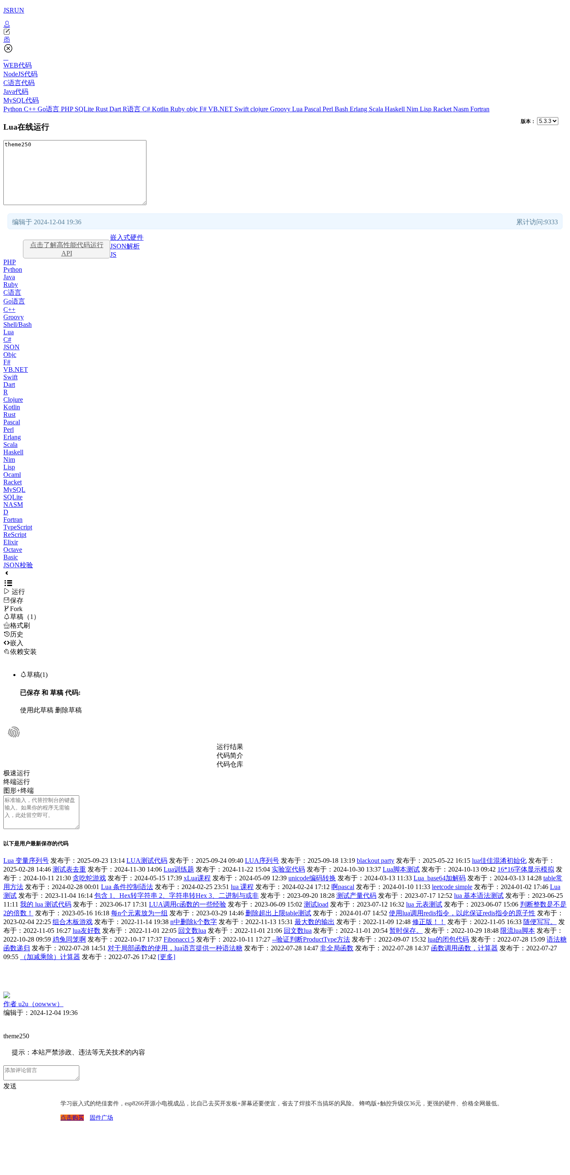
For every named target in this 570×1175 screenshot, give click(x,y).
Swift (242, 109)
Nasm (461, 109)
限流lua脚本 (517, 930)
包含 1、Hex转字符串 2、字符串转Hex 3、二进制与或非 (176, 895)
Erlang (359, 109)
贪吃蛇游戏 (89, 878)
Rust (102, 109)
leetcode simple (452, 886)
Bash (342, 109)
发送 (10, 1086)
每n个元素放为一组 (139, 913)
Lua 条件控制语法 (127, 886)
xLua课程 (197, 878)
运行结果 (230, 746)
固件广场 (101, 1118)
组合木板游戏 (73, 921)
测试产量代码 (356, 895)
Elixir (10, 542)
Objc (9, 354)
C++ (31, 109)
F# (203, 109)
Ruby (178, 109)
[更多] (166, 956)
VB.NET (221, 109)
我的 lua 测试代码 (45, 904)
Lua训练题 (179, 869)
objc (193, 109)
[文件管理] (285, 39)
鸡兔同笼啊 (69, 939)
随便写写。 (540, 921)
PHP (68, 109)
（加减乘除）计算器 (50, 956)
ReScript (14, 534)
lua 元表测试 (424, 904)
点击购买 (72, 1118)
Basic (10, 557)
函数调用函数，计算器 (464, 948)
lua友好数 (87, 930)
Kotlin (161, 109)
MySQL (14, 489)
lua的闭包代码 (448, 939)
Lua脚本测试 (401, 869)
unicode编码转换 (312, 878)
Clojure (13, 399)
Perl (329, 109)
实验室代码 (288, 869)
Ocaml (12, 474)
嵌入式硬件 (127, 237)
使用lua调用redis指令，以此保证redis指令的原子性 (462, 913)
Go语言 (49, 109)
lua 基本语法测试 (479, 895)
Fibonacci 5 (179, 939)
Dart (116, 109)
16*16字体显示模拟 (525, 869)
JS (113, 254)
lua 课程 (242, 886)
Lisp (426, 109)
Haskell (395, 109)
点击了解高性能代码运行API (66, 249)
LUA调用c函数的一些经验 (187, 904)
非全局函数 (336, 948)
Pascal (313, 109)
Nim (413, 109)
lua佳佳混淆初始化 (499, 860)
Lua (298, 109)
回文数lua (192, 930)
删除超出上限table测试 (278, 913)
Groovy (281, 109)
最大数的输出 (315, 921)
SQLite (85, 109)
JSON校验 (18, 565)
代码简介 (230, 755)
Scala (377, 109)
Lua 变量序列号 (26, 860)
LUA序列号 (262, 860)
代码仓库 (230, 764)
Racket (443, 109)
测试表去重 (69, 869)
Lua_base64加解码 (440, 878)
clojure (260, 109)
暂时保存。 (406, 930)
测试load (316, 904)
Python (13, 109)
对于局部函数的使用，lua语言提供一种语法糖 (175, 948)
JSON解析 (125, 246)
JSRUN (13, 10)
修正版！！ (429, 921)
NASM (13, 504)
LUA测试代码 (146, 860)
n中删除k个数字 (193, 921)
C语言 (12, 292)
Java (9, 277)
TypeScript (17, 527)
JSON (11, 347)
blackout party (375, 860)
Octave (12, 549)
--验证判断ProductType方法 (311, 939)
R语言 (132, 109)
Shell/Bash (17, 324)
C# (147, 109)
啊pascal (342, 886)
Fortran (479, 109)
